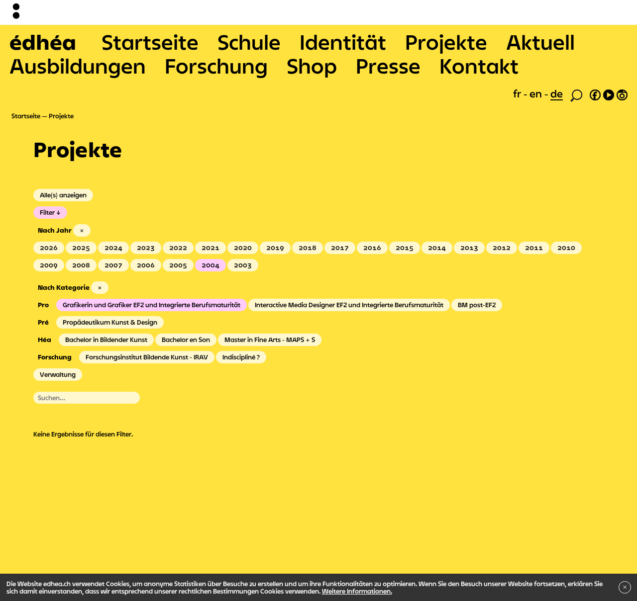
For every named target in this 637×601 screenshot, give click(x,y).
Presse (388, 66)
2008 (81, 265)
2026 (49, 248)
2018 (308, 248)
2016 (372, 248)
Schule (249, 42)
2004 (210, 265)
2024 (113, 248)
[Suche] (576, 94)
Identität (343, 42)
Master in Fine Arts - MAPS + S (269, 339)
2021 (210, 248)
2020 (243, 248)
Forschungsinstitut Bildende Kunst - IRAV (147, 357)
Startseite (150, 42)
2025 (81, 248)
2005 (178, 265)
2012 (502, 248)
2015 (405, 248)
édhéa (42, 42)
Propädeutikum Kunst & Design (110, 322)
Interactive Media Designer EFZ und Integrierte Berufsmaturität (349, 305)
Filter (47, 212)
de (556, 93)
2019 (275, 248)
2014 (437, 248)
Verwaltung (58, 374)
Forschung (216, 66)
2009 (49, 265)
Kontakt (479, 66)
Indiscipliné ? (241, 357)
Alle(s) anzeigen (63, 195)
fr (518, 93)
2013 (469, 248)
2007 (113, 265)
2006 (146, 265)
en (537, 93)
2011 (534, 248)
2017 (340, 248)
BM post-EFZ (477, 305)
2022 (178, 248)
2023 (146, 248)
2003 (243, 265)
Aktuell (540, 42)
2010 (566, 248)
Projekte (446, 42)
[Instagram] (622, 93)
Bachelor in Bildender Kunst (106, 339)
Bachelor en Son (186, 339)
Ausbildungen (77, 66)
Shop (312, 66)
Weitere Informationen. (357, 591)
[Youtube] (608, 93)
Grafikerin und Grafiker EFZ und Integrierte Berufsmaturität (151, 305)
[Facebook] (595, 93)
